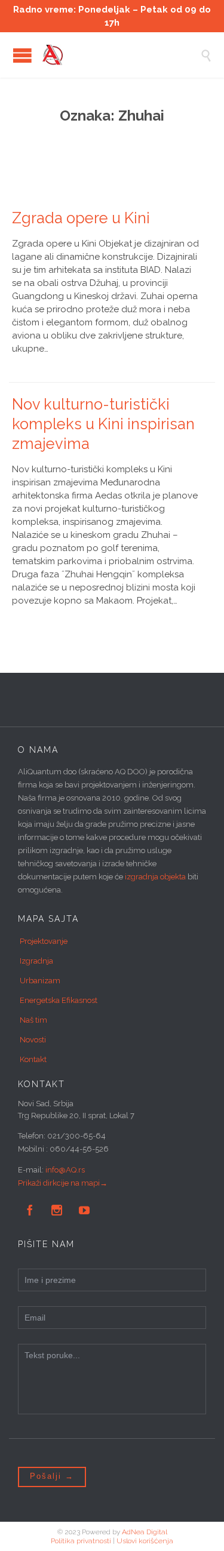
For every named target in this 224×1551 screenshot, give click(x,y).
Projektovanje (43, 941)
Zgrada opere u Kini (81, 218)
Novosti (33, 1039)
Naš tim (33, 1019)
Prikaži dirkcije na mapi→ (63, 1182)
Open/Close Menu (22, 55)
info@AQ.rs (65, 1169)
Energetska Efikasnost (58, 1000)
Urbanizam (40, 980)
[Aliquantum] (121, 55)
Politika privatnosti (81, 1541)
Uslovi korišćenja (144, 1541)
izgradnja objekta (155, 876)
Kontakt (33, 1059)
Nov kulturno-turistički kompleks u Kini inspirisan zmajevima (103, 424)
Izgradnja (36, 960)
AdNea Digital (144, 1532)
